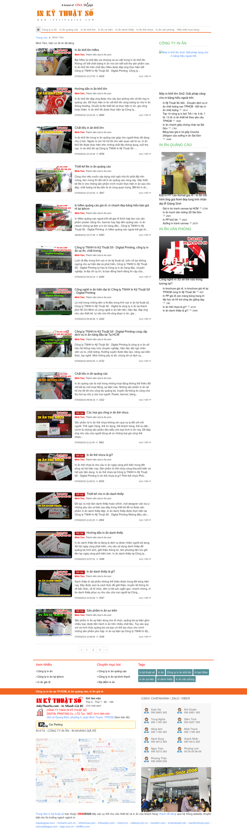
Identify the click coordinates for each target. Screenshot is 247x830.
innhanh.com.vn (67, 823)
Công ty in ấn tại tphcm (50, 676)
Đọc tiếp (144, 76)
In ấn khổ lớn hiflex (87, 49)
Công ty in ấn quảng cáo (112, 671)
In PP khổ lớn (171, 219)
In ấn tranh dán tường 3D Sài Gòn (182, 212)
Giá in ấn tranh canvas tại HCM (181, 208)
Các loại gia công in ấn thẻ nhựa (107, 412)
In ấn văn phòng (165, 29)
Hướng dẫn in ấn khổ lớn (91, 88)
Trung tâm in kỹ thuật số (50, 814)
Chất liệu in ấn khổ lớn (89, 127)
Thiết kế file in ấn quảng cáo (93, 166)
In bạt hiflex (201, 672)
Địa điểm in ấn (106, 682)
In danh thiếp (165, 679)
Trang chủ (41, 37)
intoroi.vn (123, 823)
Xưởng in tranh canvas (176, 223)
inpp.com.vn (67, 826)
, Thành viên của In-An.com (93, 54)
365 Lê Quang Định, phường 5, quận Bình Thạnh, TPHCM (80, 717)
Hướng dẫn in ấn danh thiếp (105, 532)
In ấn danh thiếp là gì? (101, 571)
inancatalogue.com (47, 826)
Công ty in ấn (49, 29)
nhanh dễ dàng (167, 814)
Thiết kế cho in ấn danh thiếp (105, 493)
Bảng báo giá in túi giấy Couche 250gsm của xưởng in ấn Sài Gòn (182, 133)
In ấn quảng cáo (68, 29)
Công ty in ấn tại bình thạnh (114, 676)
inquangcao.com (45, 823)
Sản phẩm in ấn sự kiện (102, 610)
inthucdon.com (106, 823)
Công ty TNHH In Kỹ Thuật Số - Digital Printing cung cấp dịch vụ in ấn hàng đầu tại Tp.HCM (111, 333)
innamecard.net (177, 823)
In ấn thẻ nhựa (144, 29)
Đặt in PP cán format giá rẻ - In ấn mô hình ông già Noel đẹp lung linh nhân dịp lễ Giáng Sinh (183, 199)
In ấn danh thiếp (124, 29)
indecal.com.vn (139, 823)
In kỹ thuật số (147, 672)
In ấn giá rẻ (43, 682)
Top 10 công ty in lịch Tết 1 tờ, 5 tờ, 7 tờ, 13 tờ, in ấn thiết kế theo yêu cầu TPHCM (184, 117)
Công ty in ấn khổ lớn (179, 672)
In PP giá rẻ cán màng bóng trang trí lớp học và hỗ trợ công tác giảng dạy (184, 297)
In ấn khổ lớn (88, 29)
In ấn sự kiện (105, 29)
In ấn (161, 672)
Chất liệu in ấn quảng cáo (91, 373)
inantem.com (158, 823)
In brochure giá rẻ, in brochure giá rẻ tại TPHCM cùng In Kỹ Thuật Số (185, 290)
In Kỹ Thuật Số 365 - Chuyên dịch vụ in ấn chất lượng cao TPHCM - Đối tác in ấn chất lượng (185, 106)
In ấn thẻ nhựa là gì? (100, 454)
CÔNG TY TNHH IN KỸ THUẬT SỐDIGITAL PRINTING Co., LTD (67, 711)
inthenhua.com (86, 823)
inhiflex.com (83, 826)
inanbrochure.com (199, 823)
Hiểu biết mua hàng (188, 29)
